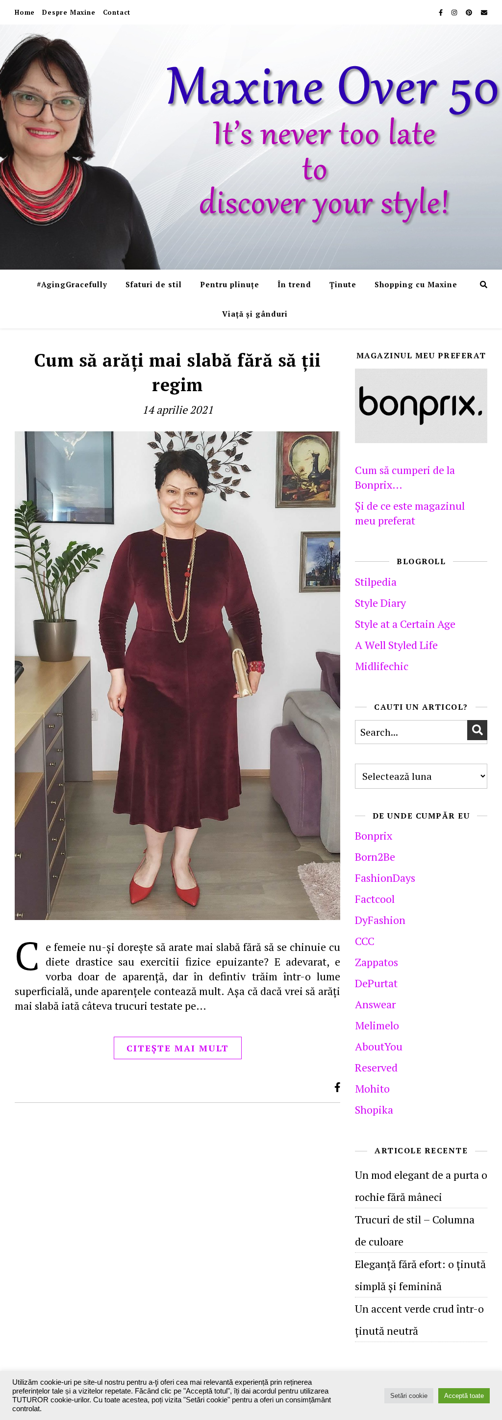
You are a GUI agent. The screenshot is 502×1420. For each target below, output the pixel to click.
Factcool (375, 899)
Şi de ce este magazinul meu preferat (410, 512)
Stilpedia (376, 581)
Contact (117, 12)
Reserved (376, 1067)
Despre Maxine (68, 12)
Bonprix (373, 835)
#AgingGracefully (72, 284)
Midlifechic (381, 666)
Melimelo (377, 1025)
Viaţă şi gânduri (255, 314)
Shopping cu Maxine (416, 284)
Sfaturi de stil (154, 284)
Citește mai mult (177, 1048)
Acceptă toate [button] (464, 1395)
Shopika (374, 1109)
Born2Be (375, 856)
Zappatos (376, 962)
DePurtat (376, 983)
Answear (375, 1004)
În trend (294, 284)
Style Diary (380, 603)
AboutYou (378, 1046)
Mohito (372, 1088)
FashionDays (385, 878)
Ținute (342, 284)
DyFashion (380, 920)
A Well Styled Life (396, 645)
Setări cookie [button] (408, 1395)
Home (25, 12)
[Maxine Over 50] (251, 147)
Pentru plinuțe (229, 284)
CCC (365, 941)
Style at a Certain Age (405, 624)
